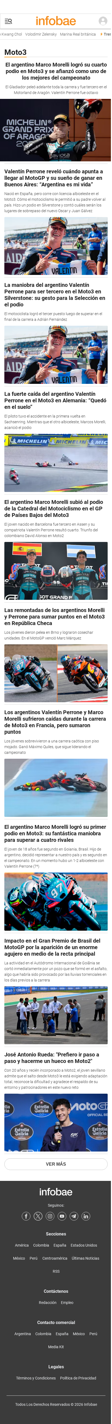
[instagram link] (50, 1216)
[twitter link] (38, 1216)
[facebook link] (26, 1216)
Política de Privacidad (78, 1378)
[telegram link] (74, 1216)
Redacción (48, 1302)
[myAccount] (103, 21)
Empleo (67, 1302)
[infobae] (56, 21)
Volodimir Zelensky (37, 34)
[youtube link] (62, 1216)
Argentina (22, 1334)
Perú (34, 1258)
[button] (8, 21)
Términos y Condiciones (36, 1378)
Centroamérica (54, 1258)
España (60, 1245)
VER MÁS (56, 1164)
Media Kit (56, 1347)
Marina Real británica (74, 34)
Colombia (41, 1245)
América (22, 1245)
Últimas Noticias (85, 1258)
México (19, 1258)
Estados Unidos (84, 1245)
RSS (56, 1271)
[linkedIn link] (86, 1216)
